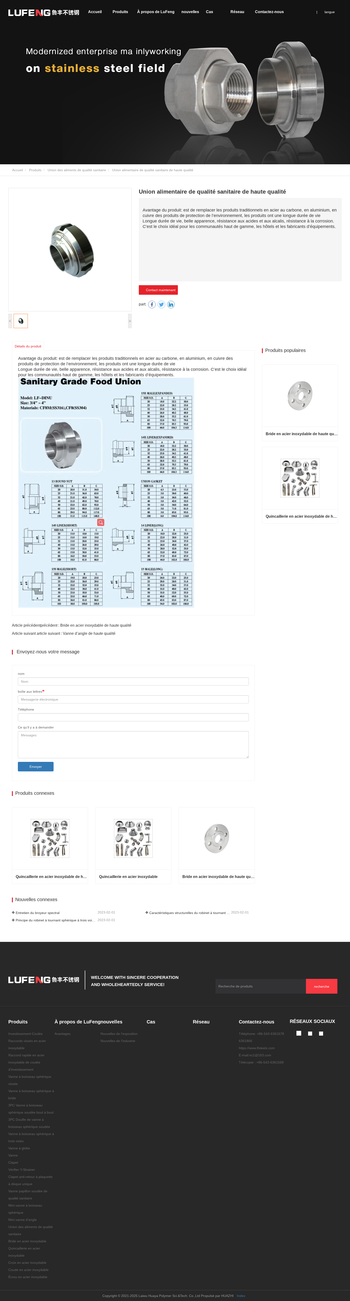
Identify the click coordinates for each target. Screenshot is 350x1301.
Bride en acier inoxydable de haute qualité (218, 877)
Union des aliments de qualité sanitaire (77, 170)
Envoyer (36, 767)
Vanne (13, 1155)
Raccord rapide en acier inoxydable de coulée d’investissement (26, 1062)
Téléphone (26, 709)
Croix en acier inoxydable (27, 1263)
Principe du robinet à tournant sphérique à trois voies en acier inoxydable (56, 920)
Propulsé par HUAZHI (217, 1296)
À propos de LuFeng (77, 1021)
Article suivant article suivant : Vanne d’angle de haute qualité (63, 633)
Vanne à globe (19, 1148)
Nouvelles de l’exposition (119, 1034)
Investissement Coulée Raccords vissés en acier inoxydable (27, 1041)
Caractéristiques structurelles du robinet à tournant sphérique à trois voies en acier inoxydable (189, 913)
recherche (321, 986)
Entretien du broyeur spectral (38, 913)
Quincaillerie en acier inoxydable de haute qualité (52, 877)
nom (21, 674)
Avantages (62, 1034)
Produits (35, 170)
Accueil (95, 12)
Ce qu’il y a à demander (36, 727)
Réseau (237, 12)
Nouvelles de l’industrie (117, 1041)
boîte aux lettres (30, 691)
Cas (209, 12)
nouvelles (111, 1021)
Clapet (13, 1162)
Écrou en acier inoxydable (27, 1277)
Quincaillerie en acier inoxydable (128, 877)
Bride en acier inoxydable (27, 1241)
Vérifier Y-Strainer (21, 1170)
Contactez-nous (269, 12)
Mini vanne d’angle (22, 1220)
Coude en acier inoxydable (28, 1270)
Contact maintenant (159, 290)
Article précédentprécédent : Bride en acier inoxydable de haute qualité (71, 625)
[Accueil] (43, 13)
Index (241, 1296)
